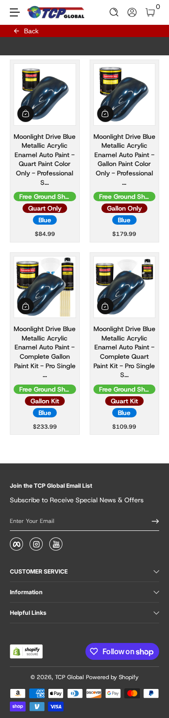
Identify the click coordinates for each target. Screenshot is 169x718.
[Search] (114, 12)
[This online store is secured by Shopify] (26, 651)
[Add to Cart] (25, 114)
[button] (114, 12)
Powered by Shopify (112, 677)
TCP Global (69, 677)
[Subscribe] (152, 521)
